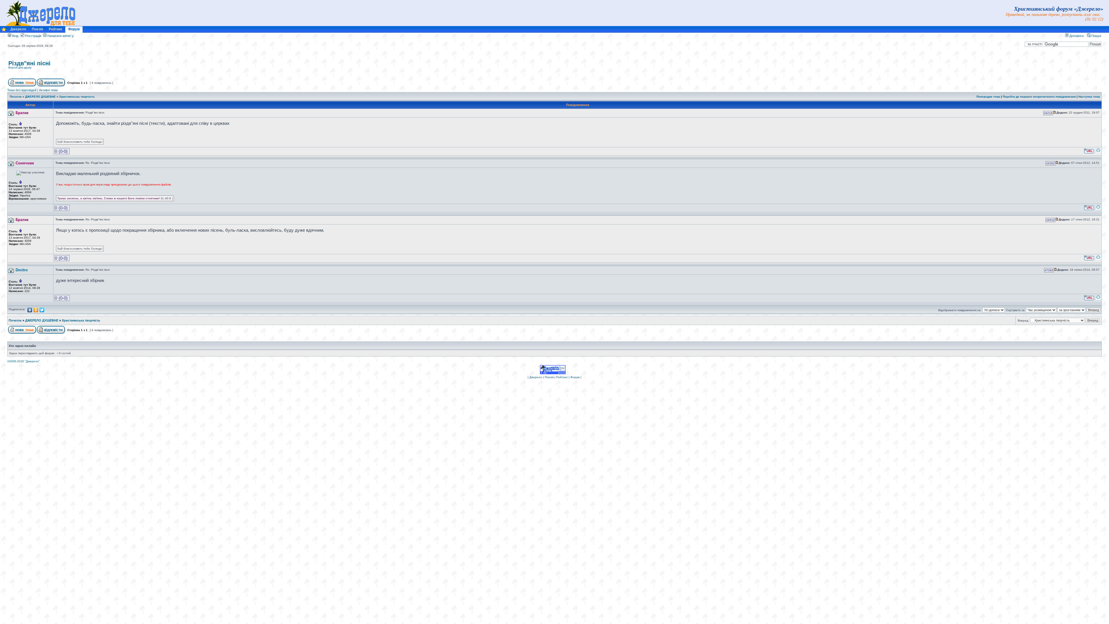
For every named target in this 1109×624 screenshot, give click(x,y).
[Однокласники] (36, 310)
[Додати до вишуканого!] (3, 30)
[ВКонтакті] (30, 310)
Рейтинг (55, 29)
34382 (1050, 163)
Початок (16, 96)
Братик (22, 113)
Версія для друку (19, 67)
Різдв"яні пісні (29, 63)
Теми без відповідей (21, 90)
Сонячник (25, 163)
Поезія (37, 29)
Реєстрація (32, 36)
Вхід (14, 36)
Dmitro (22, 270)
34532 (1050, 220)
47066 (1049, 270)
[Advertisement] (1033, 68)
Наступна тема (1089, 96)
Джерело (18, 29)
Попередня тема (988, 96)
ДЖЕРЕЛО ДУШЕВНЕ (40, 96)
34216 (1048, 113)
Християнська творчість (77, 96)
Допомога (1076, 36)
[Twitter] (42, 310)
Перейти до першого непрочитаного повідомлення (1039, 96)
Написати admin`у (60, 36)
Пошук (1096, 36)
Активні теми (48, 90)
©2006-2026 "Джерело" (23, 361)
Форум (74, 29)
